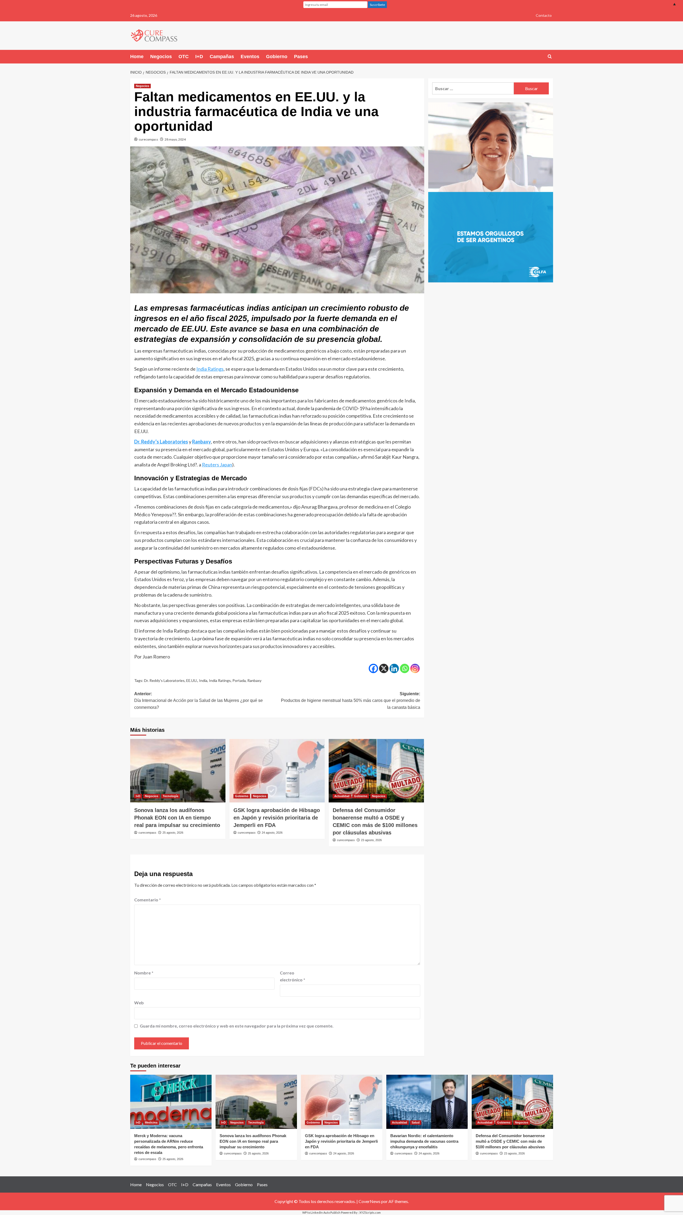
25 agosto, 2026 (172, 832)
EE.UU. (191, 680)
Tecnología (170, 796)
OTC (183, 56)
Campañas (222, 56)
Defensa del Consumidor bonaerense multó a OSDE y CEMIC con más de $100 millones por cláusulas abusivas (510, 1141)
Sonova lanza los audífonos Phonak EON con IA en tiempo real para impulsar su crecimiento (177, 817)
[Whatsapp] (404, 668)
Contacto (544, 15)
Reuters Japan (217, 464)
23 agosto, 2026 (371, 840)
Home (137, 56)
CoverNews (369, 1201)
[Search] (549, 56)
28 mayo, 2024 (175, 139)
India (203, 680)
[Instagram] (415, 668)
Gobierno (276, 56)
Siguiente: (350, 701)
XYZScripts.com (370, 1212)
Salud (416, 1122)
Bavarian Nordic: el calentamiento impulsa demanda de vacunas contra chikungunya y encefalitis (424, 1141)
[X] (383, 668)
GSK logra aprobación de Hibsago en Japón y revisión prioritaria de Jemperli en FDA (276, 817)
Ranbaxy (201, 442)
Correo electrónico (292, 976)
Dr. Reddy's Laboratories (164, 680)
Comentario (147, 899)
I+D (199, 56)
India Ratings (210, 369)
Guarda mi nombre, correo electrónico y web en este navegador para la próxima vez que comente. (236, 1025)
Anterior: (198, 701)
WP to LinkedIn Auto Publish (321, 1212)
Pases (301, 56)
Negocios (161, 56)
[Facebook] (373, 668)
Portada (239, 680)
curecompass (148, 139)
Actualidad (342, 796)
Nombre (143, 972)
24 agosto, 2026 (272, 832)
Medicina (151, 1122)
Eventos (250, 56)
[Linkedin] (394, 668)
